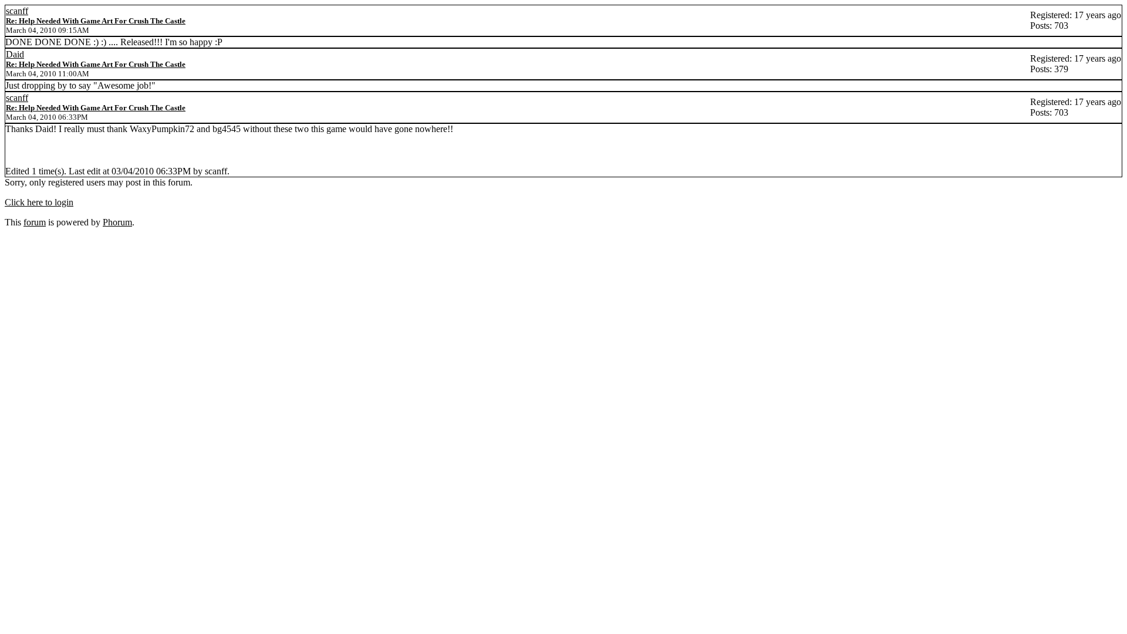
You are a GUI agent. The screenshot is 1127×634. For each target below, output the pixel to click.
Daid (15, 54)
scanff (17, 11)
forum (34, 222)
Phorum (117, 222)
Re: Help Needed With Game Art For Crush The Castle (95, 20)
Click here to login (39, 202)
